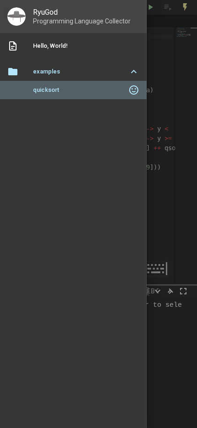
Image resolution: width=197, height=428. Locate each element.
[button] (73, 71)
